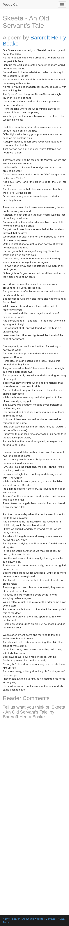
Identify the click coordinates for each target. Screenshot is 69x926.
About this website (32, 918)
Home (6, 918)
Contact (50, 918)
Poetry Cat (10, 4)
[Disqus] (34, 770)
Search (16, 918)
